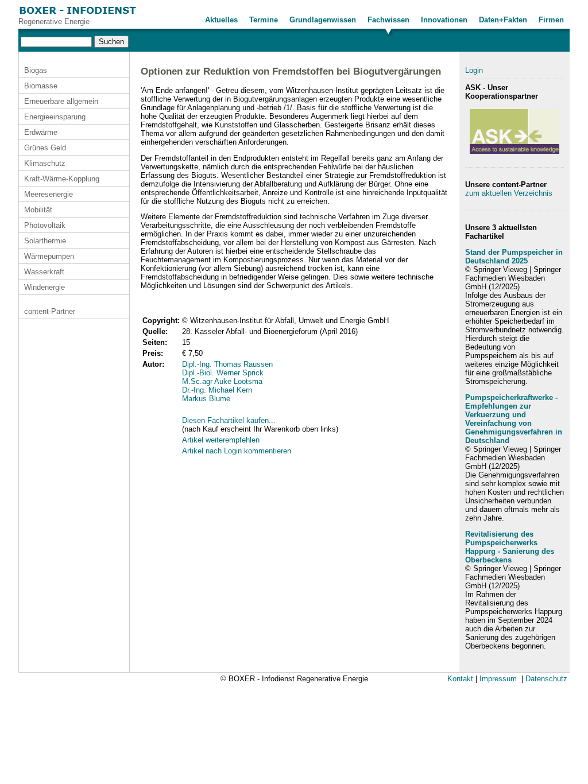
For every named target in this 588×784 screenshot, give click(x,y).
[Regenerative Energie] (77, 14)
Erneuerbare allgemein (61, 101)
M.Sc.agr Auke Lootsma (222, 381)
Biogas (35, 70)
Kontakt (460, 678)
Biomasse (40, 85)
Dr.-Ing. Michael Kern (217, 390)
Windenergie (44, 287)
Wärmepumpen (49, 256)
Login (474, 70)
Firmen (551, 19)
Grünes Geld (45, 147)
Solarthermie (45, 240)
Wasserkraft (44, 271)
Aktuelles (221, 19)
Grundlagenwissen (322, 19)
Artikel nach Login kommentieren (236, 451)
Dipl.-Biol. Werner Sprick (223, 372)
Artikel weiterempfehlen (221, 440)
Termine (263, 19)
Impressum (498, 678)
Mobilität (38, 209)
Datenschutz (546, 678)
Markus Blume (206, 398)
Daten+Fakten (503, 19)
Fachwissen (388, 19)
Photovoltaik (44, 225)
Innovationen (444, 19)
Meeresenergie (48, 194)
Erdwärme (40, 132)
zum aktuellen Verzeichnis (508, 193)
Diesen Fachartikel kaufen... (229, 420)
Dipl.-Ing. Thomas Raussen (227, 364)
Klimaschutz (44, 163)
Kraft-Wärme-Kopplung (61, 178)
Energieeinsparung (55, 116)
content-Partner (49, 311)
